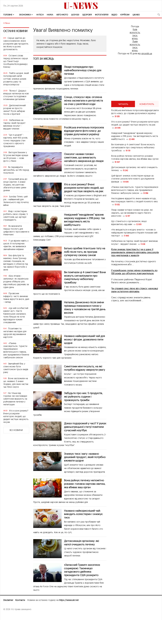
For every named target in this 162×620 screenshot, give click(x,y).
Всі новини (16, 430)
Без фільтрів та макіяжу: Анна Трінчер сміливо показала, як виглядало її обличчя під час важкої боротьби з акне (15, 262)
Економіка (25, 14)
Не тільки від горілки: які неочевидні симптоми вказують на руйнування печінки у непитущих (15, 399)
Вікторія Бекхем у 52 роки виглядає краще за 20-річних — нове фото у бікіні (15, 156)
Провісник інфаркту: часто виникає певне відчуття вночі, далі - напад (16, 297)
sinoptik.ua (146, 53)
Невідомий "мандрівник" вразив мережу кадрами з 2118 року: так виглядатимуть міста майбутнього (84, 219)
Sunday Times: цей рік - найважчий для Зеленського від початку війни (16, 201)
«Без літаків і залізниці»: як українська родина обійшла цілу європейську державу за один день (16, 281)
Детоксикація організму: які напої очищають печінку (81, 542)
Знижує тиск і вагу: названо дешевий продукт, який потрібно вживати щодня (85, 457)
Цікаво (136, 14)
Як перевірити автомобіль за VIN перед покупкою (16, 170)
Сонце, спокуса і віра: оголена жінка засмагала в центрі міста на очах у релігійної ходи (83, 100)
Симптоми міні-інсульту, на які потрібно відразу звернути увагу (84, 368)
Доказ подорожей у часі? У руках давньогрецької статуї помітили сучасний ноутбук (85, 427)
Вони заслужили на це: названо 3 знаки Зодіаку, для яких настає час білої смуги (15, 382)
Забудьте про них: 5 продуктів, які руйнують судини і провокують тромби (83, 396)
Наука (50, 14)
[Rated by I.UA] (10, 615)
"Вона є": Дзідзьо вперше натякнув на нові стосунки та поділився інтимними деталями (16, 95)
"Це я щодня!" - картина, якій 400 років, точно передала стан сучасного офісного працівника (15, 140)
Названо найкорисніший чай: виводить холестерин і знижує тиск (83, 514)
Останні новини (15, 31)
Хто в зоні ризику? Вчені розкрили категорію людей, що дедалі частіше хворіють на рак (15, 416)
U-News (6, 23)
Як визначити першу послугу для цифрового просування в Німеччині (16, 230)
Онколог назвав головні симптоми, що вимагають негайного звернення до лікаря (83, 157)
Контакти (20, 600)
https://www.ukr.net (69, 600)
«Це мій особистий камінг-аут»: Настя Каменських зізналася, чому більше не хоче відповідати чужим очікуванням (15, 315)
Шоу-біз (75, 14)
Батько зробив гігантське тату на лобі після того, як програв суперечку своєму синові (84, 252)
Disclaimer (8, 600)
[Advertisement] (135, 78)
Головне (7, 14)
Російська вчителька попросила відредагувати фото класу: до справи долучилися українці (84, 131)
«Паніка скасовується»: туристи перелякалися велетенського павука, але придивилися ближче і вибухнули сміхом (16, 350)
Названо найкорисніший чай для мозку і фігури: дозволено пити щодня (84, 339)
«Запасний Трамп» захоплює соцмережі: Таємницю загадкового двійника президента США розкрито (82, 570)
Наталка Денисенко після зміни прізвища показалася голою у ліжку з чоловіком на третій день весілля (85, 307)
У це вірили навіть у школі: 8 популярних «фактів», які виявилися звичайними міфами (15, 245)
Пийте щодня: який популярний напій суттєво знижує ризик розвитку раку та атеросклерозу (16, 79)
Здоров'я (87, 14)
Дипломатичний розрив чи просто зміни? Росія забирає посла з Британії (14, 109)
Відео (114, 14)
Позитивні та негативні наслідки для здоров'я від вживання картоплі (14, 332)
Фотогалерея (101, 14)
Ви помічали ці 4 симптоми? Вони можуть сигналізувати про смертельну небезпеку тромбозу (85, 277)
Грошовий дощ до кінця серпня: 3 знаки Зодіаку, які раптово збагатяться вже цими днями (15, 185)
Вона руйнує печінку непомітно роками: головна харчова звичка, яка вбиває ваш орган (84, 484)
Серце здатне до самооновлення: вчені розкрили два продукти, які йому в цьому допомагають (15, 44)
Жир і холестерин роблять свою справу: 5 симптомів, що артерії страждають (15, 215)
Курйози (124, 14)
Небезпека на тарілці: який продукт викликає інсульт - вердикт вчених (14, 124)
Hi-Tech (40, 14)
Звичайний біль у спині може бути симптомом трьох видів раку (15, 368)
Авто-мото (62, 14)
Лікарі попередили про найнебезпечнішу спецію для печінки (82, 70)
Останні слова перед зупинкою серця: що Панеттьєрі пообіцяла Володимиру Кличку (15, 61)
